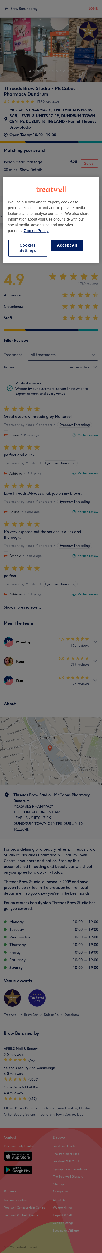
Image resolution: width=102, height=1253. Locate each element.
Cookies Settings (27, 248)
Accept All (67, 245)
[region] (51, 220)
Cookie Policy (36, 231)
